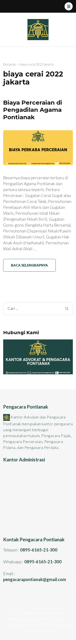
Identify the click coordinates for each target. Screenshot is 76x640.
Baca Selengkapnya (29, 265)
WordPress (41, 630)
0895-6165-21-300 (38, 549)
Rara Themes (42, 624)
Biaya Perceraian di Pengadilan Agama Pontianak (32, 110)
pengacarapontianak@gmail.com (34, 579)
